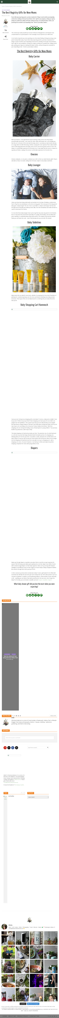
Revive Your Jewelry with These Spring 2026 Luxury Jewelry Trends (10, 657)
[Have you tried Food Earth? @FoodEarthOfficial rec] (8, 980)
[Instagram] (9, 747)
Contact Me (34, 1016)
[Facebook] (27, 28)
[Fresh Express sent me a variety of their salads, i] (36, 966)
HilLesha (6, 26)
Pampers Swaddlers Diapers (45, 580)
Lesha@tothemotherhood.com (11, 782)
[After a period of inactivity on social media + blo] (36, 994)
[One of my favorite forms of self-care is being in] (51, 952)
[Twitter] (30, 28)
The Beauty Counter (19, 785)
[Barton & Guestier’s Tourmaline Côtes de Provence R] (51, 938)
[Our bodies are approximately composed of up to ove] (8, 994)
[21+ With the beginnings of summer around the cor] (22, 966)
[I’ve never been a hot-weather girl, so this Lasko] (22, 938)
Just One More (11, 796)
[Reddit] (33, 28)
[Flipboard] (41, 28)
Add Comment (6, 32)
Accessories (6, 10)
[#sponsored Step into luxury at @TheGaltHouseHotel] (51, 980)
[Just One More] (5, 849)
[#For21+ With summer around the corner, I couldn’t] (51, 966)
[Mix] (38, 28)
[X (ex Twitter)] (16, 747)
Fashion (13, 654)
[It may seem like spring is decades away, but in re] (22, 980)
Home (3, 6)
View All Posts (53, 715)
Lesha (5, 25)
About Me (12, 1016)
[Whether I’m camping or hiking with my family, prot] (8, 966)
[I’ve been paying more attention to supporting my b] (36, 938)
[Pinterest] (35, 28)
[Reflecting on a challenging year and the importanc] (22, 994)
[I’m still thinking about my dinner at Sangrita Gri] (8, 938)
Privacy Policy (22, 1016)
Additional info (17, 779)
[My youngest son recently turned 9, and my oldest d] (8, 952)
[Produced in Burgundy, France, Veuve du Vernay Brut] (22, 952)
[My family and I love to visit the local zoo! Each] (36, 980)
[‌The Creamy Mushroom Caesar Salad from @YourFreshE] (36, 952)
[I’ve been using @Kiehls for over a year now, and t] (51, 994)
